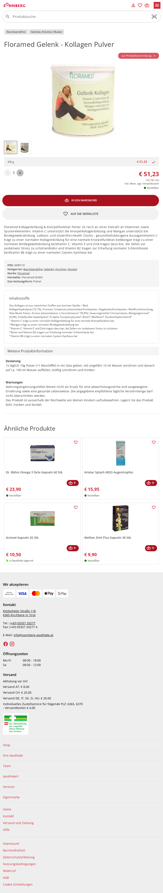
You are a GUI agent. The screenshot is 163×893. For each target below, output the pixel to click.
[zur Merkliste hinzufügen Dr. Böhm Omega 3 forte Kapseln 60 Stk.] (75, 442)
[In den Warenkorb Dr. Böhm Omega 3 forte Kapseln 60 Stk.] (73, 483)
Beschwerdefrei (33, 269)
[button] (154, 16)
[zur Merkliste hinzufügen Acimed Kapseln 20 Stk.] (75, 508)
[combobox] (80, 18)
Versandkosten (150, 183)
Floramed (23, 273)
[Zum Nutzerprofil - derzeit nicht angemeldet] (133, 5)
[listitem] (81, 745)
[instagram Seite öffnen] (12, 644)
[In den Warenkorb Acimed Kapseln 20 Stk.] (73, 548)
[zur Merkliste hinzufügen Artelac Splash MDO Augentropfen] (154, 442)
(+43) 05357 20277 (22, 623)
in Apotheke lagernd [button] (21, 560)
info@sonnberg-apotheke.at (33, 635)
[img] (10, 147)
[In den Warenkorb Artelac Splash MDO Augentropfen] (151, 483)
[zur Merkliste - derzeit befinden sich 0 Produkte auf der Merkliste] (140, 5)
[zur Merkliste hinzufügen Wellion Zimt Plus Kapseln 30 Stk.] (154, 508)
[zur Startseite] (66, 5)
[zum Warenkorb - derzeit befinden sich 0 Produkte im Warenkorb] (146, 5)
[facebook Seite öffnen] (5, 644)
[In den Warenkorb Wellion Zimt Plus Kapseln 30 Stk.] (151, 548)
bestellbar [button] (153, 188)
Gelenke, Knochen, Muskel (60, 269)
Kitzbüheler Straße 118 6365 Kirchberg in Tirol (19, 613)
